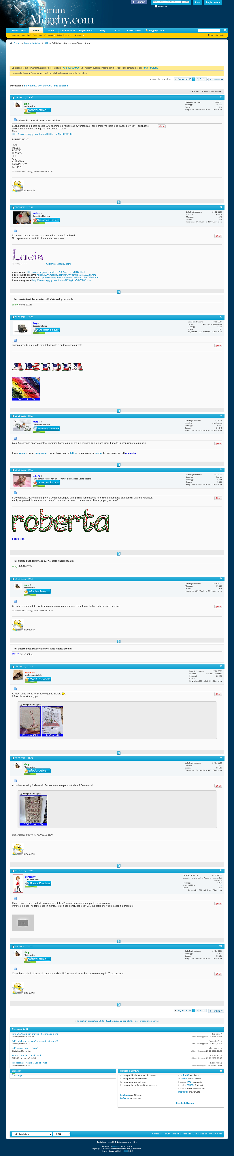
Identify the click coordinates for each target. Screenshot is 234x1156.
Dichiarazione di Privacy (204, 1134)
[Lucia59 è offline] (22, 218)
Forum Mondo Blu (172, 1134)
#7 (221, 666)
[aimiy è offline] (17, 104)
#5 (221, 470)
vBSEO (125, 1151)
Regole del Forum (185, 1103)
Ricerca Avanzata (216, 35)
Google (19, 1075)
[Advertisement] (76, 54)
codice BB (184, 1075)
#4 (221, 416)
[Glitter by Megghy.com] (58, 263)
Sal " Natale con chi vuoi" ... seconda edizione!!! (35, 1041)
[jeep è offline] (22, 328)
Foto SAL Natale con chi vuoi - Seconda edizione (35, 1034)
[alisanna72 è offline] (18, 675)
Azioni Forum (63, 35)
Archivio (187, 1134)
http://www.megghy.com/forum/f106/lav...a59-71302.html (69, 277)
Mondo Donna (19, 30)
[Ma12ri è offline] (22, 425)
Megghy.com (155, 30)
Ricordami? (162, 6)
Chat (117, 30)
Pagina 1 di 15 (184, 79)
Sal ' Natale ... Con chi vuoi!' (25, 1048)
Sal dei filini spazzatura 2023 (90, 1021)
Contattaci (157, 1134)
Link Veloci (77, 35)
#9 (221, 870)
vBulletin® (116, 1146)
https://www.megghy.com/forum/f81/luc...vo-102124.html (66, 274)
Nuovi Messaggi (18, 35)
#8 (221, 758)
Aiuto (197, 2)
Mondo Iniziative (32, 43)
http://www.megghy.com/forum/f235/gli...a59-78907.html (61, 280)
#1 (221, 97)
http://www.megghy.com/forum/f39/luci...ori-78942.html (56, 272)
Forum (36, 30)
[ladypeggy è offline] (18, 883)
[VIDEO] (190, 1085)
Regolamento (86, 30)
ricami (22, 453)
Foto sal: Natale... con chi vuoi (26, 1055)
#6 (221, 578)
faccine (184, 1079)
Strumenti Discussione (210, 91)
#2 (221, 207)
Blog (102, 30)
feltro (72, 453)
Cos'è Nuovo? (68, 30)
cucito (98, 453)
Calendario (37, 35)
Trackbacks (183, 1092)
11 (204, 79)
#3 (221, 317)
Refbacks (124, 1098)
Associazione (134, 30)
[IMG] (189, 1082)
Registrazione (213, 2)
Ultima (217, 79)
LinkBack (193, 91)
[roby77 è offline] (22, 480)
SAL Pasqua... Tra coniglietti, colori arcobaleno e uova (132, 1021)
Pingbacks (125, 1095)
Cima (219, 1134)
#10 (220, 946)
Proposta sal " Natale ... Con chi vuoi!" (30, 1063)
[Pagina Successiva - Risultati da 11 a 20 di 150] (210, 79)
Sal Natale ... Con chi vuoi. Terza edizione (46, 85)
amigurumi (41, 453)
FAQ (29, 35)
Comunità (48, 35)
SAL (46, 43)
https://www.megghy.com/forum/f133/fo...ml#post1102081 (42, 134)
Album (51, 30)
